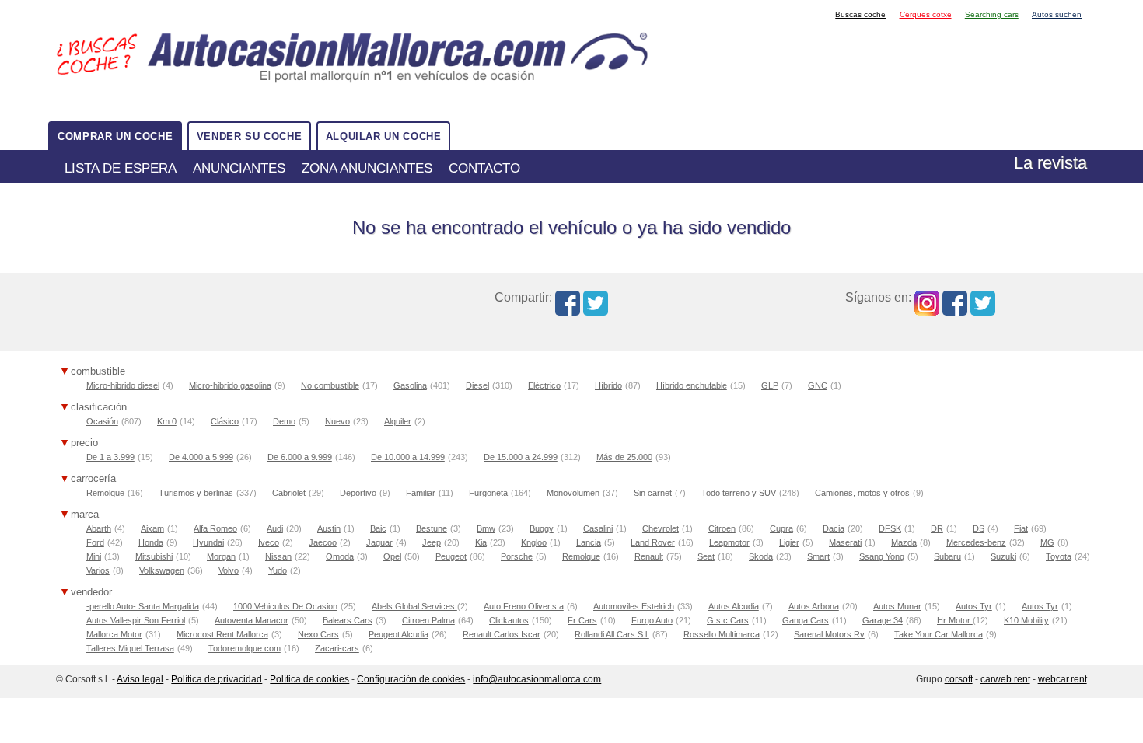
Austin (329, 528)
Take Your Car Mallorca (938, 634)
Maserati (845, 542)
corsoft (959, 679)
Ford (95, 542)
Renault (648, 556)
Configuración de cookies (411, 679)
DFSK (890, 528)
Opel (392, 556)
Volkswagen (161, 570)
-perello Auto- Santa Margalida (142, 606)
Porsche (517, 556)
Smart (818, 556)
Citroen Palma (428, 620)
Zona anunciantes (367, 168)
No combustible (330, 385)
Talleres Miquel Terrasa (130, 648)
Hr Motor (955, 620)
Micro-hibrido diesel (122, 385)
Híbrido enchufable (691, 385)
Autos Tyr (974, 606)
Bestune (431, 528)
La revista (1050, 163)
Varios (98, 570)
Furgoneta (488, 492)
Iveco (268, 542)
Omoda (340, 556)
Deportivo (358, 492)
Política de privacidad (216, 679)
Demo (284, 421)
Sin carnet (653, 492)
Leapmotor (729, 542)
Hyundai (208, 542)
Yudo (277, 570)
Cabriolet (289, 492)
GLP (769, 385)
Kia (481, 542)
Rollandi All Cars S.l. (612, 634)
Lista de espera (121, 168)
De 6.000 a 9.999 (299, 457)
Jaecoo (323, 542)
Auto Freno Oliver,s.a (524, 606)
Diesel (477, 385)
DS (978, 528)
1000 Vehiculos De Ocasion (285, 606)
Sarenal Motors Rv (829, 634)
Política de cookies (309, 679)
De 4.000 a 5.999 (201, 457)
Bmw (486, 528)
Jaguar (379, 542)
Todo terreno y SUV (738, 492)
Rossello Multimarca (721, 634)
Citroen (722, 528)
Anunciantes (239, 168)
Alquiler (397, 421)
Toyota (1058, 556)
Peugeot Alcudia (398, 634)
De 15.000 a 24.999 (521, 457)
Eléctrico (544, 385)
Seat (706, 556)
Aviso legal (140, 679)
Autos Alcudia (733, 606)
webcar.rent (1062, 679)
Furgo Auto (652, 620)
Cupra (781, 528)
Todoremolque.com (244, 648)
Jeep (431, 542)
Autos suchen (1057, 14)
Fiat (1021, 528)
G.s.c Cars (728, 620)
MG (1047, 542)
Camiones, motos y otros (862, 492)
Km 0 (167, 421)
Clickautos (509, 620)
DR (937, 528)
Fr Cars (582, 620)
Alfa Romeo (215, 528)
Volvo (228, 570)
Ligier (789, 542)
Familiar (420, 492)
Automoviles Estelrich (633, 606)
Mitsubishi (154, 556)
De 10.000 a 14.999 (408, 457)
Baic (378, 528)
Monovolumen (573, 492)
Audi (275, 528)
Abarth (98, 528)
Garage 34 (882, 620)
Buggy (542, 528)
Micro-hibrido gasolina (230, 385)
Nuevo (337, 421)
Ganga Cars (805, 620)
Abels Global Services (414, 606)
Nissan (278, 556)
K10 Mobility (1026, 620)
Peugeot (451, 556)
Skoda (761, 556)
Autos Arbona (813, 606)
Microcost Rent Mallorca (222, 634)
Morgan (221, 556)
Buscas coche (860, 14)
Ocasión (102, 421)
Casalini (598, 528)
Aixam (152, 528)
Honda (150, 542)
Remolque (105, 492)
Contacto (484, 168)
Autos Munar (897, 606)
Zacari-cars (337, 648)
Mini (93, 556)
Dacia (833, 528)
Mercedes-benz (976, 542)
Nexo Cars (318, 634)
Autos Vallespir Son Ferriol (135, 620)
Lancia (588, 542)
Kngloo (534, 542)
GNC (817, 385)
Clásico (225, 421)
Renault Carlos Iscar (501, 634)
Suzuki (1003, 556)
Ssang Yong (881, 556)
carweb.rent (1005, 679)
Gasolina (410, 385)
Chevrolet (660, 528)
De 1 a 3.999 (110, 457)
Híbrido (608, 385)
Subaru (947, 556)
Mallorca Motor (114, 634)
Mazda (904, 542)
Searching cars (992, 14)
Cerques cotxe (926, 14)
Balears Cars (347, 620)
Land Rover (653, 542)
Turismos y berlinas (196, 492)
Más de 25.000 (624, 457)
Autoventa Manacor (251, 620)
